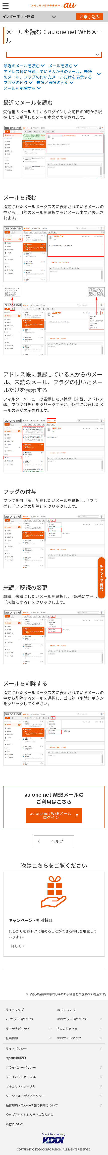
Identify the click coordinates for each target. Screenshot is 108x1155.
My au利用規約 (16, 1058)
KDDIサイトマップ (69, 1038)
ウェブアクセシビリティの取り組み (29, 1114)
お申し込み (90, 17)
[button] (102, 577)
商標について (15, 1124)
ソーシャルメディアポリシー (25, 1095)
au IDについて (66, 1009)
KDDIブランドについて (72, 1019)
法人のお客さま (67, 1028)
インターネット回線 (18, 16)
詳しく (16, 945)
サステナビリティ (18, 1028)
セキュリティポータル (21, 1086)
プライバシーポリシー (21, 1067)
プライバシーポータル (21, 1077)
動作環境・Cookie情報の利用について (32, 1105)
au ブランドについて (20, 1019)
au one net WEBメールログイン (51, 815)
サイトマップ (15, 1009)
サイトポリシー (16, 1048)
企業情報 (12, 1038)
